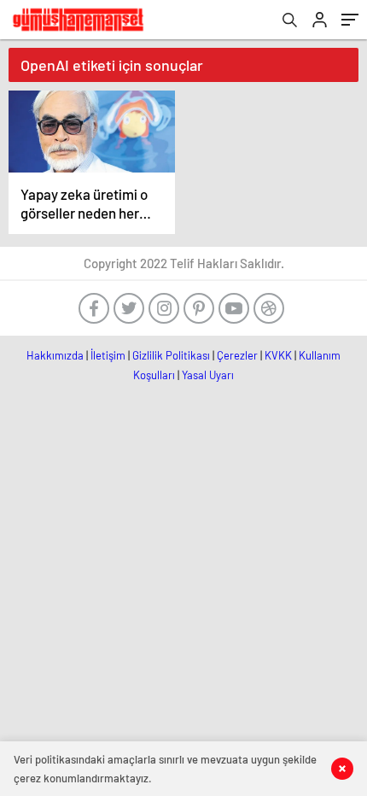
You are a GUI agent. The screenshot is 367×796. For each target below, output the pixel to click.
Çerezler (237, 355)
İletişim (107, 355)
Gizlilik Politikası (171, 355)
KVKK (278, 355)
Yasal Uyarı (208, 375)
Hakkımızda (55, 355)
